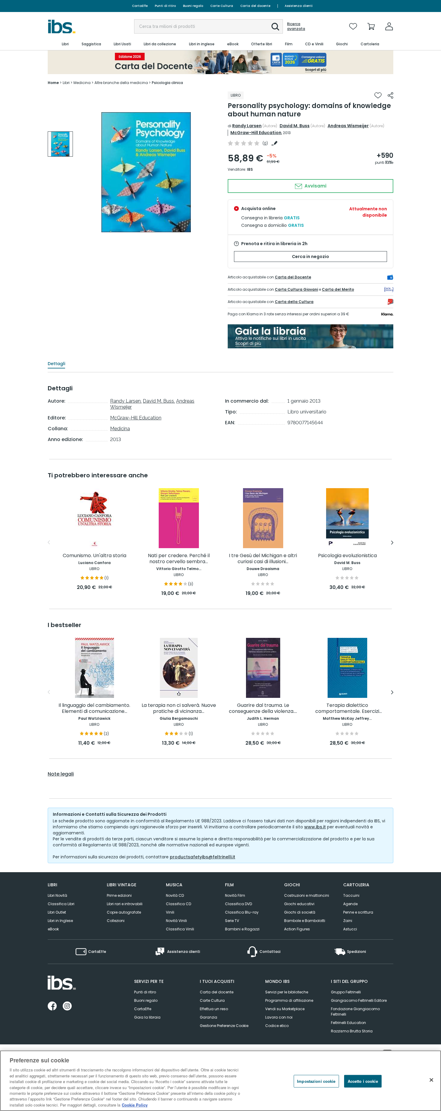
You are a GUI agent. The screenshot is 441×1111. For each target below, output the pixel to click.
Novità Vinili (176, 920)
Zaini (347, 920)
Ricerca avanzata (296, 26)
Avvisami (314, 186)
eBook (53, 929)
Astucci (350, 929)
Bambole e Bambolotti (304, 920)
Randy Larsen (247, 126)
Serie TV (232, 920)
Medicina (120, 428)
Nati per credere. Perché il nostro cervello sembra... (179, 559)
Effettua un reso (214, 1008)
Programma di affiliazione (289, 1000)
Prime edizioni (119, 895)
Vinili (170, 912)
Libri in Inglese (60, 920)
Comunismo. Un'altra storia (94, 556)
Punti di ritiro (165, 6)
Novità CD (175, 895)
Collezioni (115, 920)
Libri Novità (57, 895)
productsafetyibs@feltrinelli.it (202, 857)
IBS (250, 169)
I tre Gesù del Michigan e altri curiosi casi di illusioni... (263, 559)
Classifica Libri (61, 903)
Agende (350, 903)
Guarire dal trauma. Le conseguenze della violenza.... (263, 708)
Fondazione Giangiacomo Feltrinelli (355, 1011)
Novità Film (235, 895)
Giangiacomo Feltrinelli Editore (359, 1000)
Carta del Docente (293, 277)
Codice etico (277, 1025)
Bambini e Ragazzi (242, 929)
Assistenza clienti (299, 6)
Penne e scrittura (358, 912)
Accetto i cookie (363, 1081)
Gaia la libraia (147, 1017)
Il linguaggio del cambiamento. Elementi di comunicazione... (94, 708)
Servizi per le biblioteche (286, 992)
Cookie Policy (135, 1105)
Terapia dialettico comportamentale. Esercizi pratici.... (347, 708)
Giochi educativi (299, 903)
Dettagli (56, 364)
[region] (220, 1080)
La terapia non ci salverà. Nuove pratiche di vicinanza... (179, 708)
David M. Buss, (159, 401)
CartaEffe (140, 6)
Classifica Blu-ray (242, 912)
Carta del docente (255, 6)
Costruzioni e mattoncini (306, 895)
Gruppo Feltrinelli (346, 992)
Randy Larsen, (126, 401)
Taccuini (351, 895)
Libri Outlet (57, 912)
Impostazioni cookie (316, 1081)
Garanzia (208, 1017)
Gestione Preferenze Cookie (224, 1025)
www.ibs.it (315, 827)
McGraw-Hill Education (255, 133)
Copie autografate (124, 912)
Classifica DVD (238, 903)
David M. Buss (295, 126)
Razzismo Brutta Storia (352, 1031)
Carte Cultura (221, 6)
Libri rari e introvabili (124, 903)
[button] (275, 26)
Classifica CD (178, 903)
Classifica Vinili (180, 929)
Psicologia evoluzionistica (347, 556)
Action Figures (297, 929)
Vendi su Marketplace (284, 1008)
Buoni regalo (193, 6)
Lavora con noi (278, 1017)
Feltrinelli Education (348, 1022)
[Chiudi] (431, 1080)
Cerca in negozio (310, 257)
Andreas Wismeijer (348, 126)
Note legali (61, 774)
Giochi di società (299, 912)
